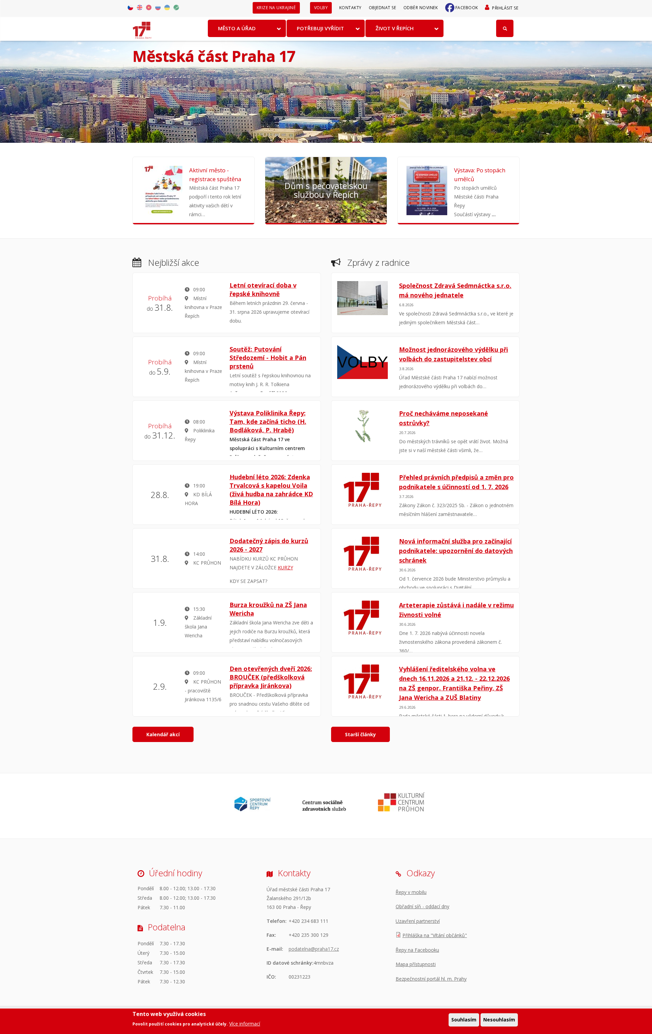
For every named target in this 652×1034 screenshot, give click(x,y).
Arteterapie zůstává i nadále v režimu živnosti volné (456, 610)
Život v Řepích (395, 28)
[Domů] (142, 27)
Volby (321, 8)
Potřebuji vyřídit (320, 28)
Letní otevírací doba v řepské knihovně (263, 289)
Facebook (466, 8)
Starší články (360, 734)
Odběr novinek (420, 8)
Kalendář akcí (163, 734)
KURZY (285, 567)
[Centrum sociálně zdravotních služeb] (324, 809)
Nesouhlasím (499, 1019)
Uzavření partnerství (418, 921)
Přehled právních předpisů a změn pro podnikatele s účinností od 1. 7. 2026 (456, 482)
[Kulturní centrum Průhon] (401, 809)
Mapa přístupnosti (416, 964)
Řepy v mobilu (411, 892)
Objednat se (382, 8)
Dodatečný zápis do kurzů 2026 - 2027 (269, 545)
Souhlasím (463, 1019)
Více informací (244, 1023)
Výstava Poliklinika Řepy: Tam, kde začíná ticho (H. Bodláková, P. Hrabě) (268, 421)
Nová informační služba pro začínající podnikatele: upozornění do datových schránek (456, 550)
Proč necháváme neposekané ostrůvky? (443, 418)
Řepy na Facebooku (417, 950)
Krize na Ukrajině (276, 8)
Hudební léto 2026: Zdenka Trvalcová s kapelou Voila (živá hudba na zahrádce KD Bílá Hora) (271, 489)
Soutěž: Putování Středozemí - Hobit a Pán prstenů (268, 357)
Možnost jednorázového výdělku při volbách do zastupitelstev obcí (453, 354)
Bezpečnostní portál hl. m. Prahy (431, 979)
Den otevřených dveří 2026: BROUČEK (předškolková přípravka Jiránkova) (271, 677)
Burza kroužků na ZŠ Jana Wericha (268, 609)
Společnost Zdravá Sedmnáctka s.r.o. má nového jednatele (455, 290)
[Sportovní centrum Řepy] (252, 809)
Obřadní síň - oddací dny (422, 906)
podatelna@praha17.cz (314, 949)
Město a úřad (237, 28)
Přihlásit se (505, 8)
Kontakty (350, 8)
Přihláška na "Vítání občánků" (434, 935)
